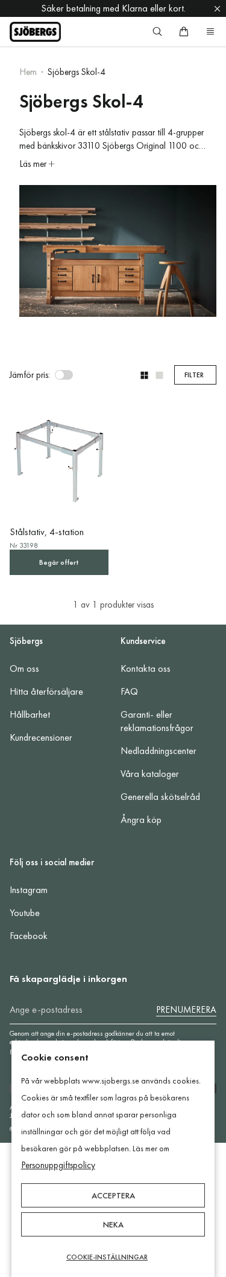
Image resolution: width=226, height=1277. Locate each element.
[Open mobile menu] (210, 31)
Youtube (25, 912)
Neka (113, 1224)
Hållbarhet (30, 714)
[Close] (217, 8)
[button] (144, 375)
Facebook (29, 935)
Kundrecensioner (41, 737)
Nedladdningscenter (158, 750)
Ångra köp (141, 819)
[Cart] (184, 31)
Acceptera (113, 1195)
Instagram (29, 889)
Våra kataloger (150, 773)
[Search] (157, 31)
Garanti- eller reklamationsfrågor (157, 721)
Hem (28, 72)
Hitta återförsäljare (46, 691)
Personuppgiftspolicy (58, 1165)
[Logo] (35, 32)
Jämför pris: (30, 375)
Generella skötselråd (160, 796)
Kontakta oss (146, 668)
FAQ (129, 691)
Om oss (24, 668)
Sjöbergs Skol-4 (76, 72)
